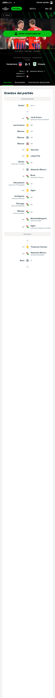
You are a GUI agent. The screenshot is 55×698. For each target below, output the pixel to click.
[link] (16, 9)
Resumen (8, 82)
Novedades (20, 82)
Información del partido (39, 82)
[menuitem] (19, 9)
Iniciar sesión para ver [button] (30, 33)
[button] (47, 9)
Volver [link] (7, 15)
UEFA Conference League (5, 8)
